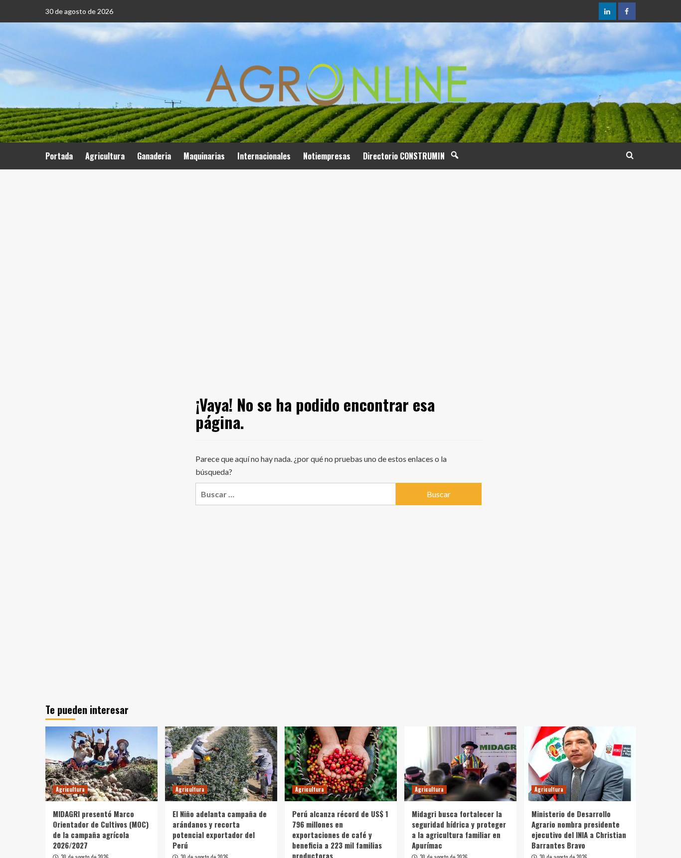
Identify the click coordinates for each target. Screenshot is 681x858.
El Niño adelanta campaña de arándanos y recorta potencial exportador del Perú (219, 829)
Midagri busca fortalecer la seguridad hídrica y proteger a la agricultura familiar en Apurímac (459, 829)
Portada (59, 156)
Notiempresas (326, 156)
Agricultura (105, 156)
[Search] (630, 155)
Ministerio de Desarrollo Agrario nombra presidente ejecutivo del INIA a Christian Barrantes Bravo (578, 829)
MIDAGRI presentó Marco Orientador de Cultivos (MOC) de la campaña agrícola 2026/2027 (101, 829)
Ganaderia (154, 156)
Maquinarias (204, 156)
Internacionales (264, 156)
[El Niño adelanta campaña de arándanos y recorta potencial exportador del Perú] (221, 763)
